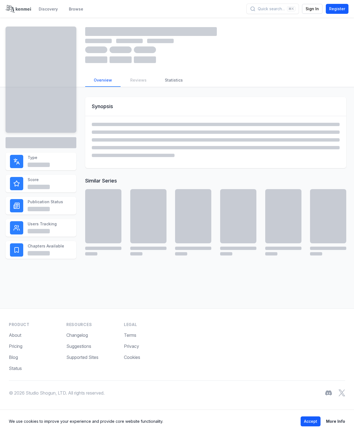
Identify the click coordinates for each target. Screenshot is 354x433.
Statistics (174, 80)
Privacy (131, 346)
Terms (130, 335)
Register (337, 8)
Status (15, 368)
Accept (310, 421)
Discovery (48, 9)
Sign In (312, 8)
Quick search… (276, 8)
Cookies (132, 357)
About (15, 335)
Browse (76, 9)
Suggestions (78, 346)
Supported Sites (82, 357)
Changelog (77, 335)
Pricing (15, 346)
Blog (13, 357)
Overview (103, 80)
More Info (335, 421)
